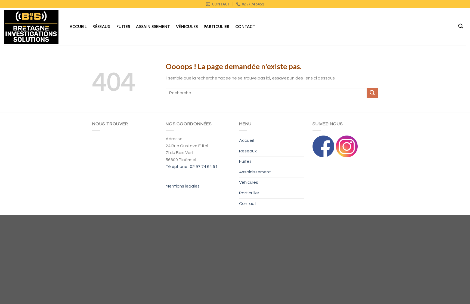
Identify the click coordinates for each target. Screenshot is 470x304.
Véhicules (187, 26)
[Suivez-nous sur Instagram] (347, 146)
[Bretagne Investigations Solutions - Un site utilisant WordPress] (31, 27)
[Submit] (372, 93)
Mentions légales (183, 186)
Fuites (123, 26)
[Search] (460, 26)
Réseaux (101, 26)
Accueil (78, 26)
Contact (245, 26)
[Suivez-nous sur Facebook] (323, 146)
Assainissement (153, 26)
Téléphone (176, 166)
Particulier (216, 26)
